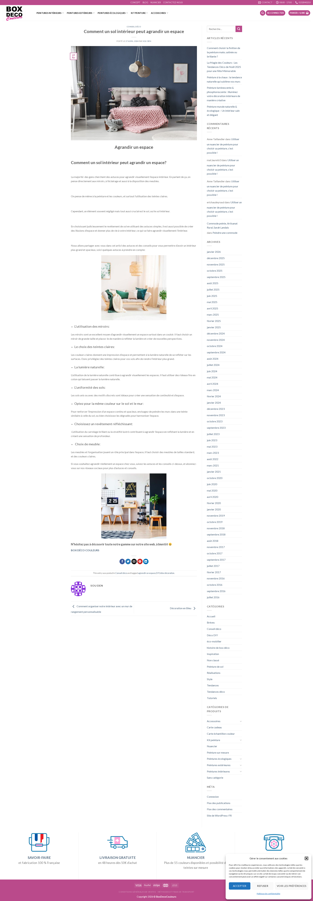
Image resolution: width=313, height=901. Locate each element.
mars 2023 (213, 452)
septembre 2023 (216, 427)
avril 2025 (212, 308)
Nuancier (212, 746)
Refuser (262, 885)
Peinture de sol (215, 666)
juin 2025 (212, 295)
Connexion (213, 796)
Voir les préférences (291, 885)
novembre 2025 (216, 264)
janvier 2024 (214, 402)
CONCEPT (135, 2)
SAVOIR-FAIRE (39, 857)
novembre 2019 (216, 515)
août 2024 (212, 358)
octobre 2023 (214, 421)
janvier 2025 (214, 327)
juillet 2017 (213, 565)
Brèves (211, 622)
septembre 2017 (216, 559)
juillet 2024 (213, 364)
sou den (147, 41)
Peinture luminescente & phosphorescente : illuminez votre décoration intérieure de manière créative (223, 94)
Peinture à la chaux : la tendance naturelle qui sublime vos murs (224, 79)
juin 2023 (212, 440)
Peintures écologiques (112, 13)
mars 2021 (213, 465)
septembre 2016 (216, 591)
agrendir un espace (147, 573)
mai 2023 (212, 446)
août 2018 (212, 540)
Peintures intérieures (218, 771)
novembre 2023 (216, 415)
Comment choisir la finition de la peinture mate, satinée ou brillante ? (223, 52)
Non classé (213, 660)
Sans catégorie (215, 777)
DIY (157, 573)
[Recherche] (262, 13)
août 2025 (212, 283)
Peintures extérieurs (79, 13)
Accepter (239, 885)
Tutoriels (212, 698)
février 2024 (214, 396)
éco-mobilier (214, 641)
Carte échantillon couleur (221, 733)
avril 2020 (212, 496)
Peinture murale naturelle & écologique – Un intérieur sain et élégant (223, 110)
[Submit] (239, 29)
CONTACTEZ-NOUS (173, 2)
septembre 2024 (216, 352)
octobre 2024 (214, 345)
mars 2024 (213, 390)
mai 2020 (212, 490)
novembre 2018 (216, 528)
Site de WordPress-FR (219, 815)
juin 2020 (212, 484)
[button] (306, 858)
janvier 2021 (214, 471)
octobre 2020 (214, 477)
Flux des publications (218, 802)
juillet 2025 (213, 289)
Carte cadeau (214, 727)
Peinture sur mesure (218, 752)
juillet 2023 (213, 434)
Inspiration (213, 653)
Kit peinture (138, 13)
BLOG (145, 2)
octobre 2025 (214, 270)
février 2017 (214, 572)
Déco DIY (212, 635)
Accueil (211, 616)
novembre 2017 (216, 546)
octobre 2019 (214, 521)
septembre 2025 (216, 276)
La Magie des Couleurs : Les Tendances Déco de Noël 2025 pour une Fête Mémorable (224, 66)
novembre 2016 (216, 578)
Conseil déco (134, 27)
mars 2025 (213, 314)
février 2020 (214, 503)
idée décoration (167, 573)
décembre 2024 (216, 333)
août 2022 (212, 459)
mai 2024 (212, 377)
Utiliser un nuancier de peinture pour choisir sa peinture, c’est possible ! (223, 146)
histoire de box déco (218, 647)
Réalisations (213, 672)
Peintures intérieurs (49, 13)
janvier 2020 (214, 509)
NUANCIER (155, 2)
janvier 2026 (214, 251)
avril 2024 (212, 383)
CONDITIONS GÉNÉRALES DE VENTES (137, 892)
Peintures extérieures (219, 765)
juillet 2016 (213, 597)
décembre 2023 (216, 408)
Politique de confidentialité (268, 893)
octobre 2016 (214, 584)
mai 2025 (212, 302)
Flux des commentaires (219, 809)
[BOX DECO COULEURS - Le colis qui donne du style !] (16, 13)
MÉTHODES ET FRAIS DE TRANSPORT (176, 892)
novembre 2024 (216, 339)
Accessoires (158, 13)
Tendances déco (216, 691)
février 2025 (214, 320)
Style (209, 679)
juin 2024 (212, 371)
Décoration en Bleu (181, 608)
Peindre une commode (225, 232)
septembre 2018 (216, 534)
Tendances (213, 685)
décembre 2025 (216, 258)
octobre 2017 (214, 553)
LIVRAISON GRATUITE (117, 857)
